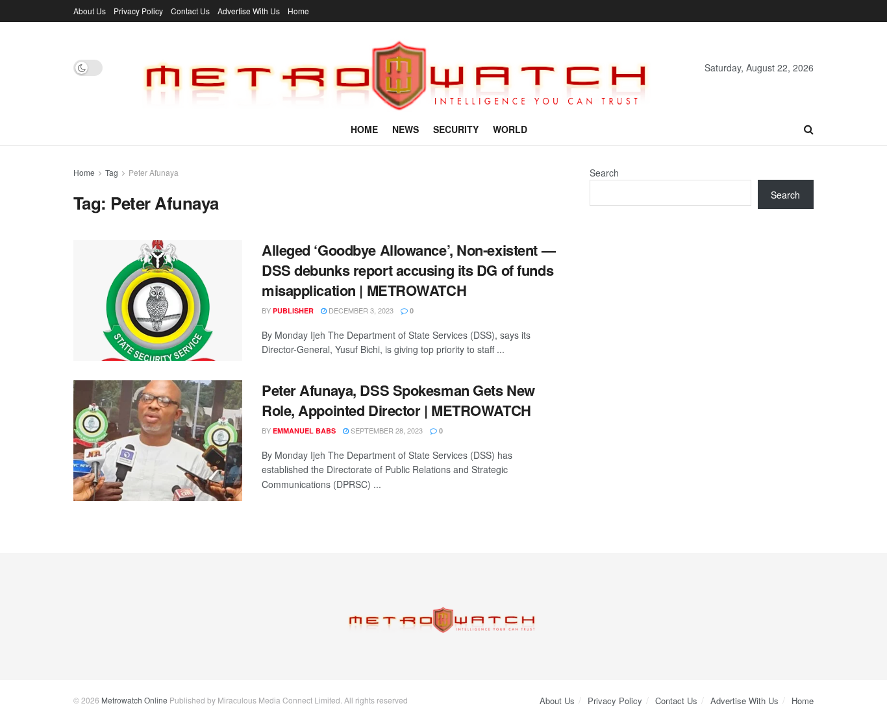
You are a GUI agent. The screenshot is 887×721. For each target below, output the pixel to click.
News (405, 129)
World (510, 129)
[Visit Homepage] (403, 67)
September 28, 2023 (386, 430)
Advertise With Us (249, 10)
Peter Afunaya (154, 172)
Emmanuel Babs (304, 430)
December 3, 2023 (360, 310)
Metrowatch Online (134, 699)
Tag (111, 172)
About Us (89, 10)
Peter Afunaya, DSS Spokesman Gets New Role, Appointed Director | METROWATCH (398, 400)
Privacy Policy (138, 10)
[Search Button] (809, 129)
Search (604, 172)
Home (298, 10)
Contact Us (190, 10)
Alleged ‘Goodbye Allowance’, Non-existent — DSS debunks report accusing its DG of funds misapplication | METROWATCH (408, 269)
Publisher (293, 310)
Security (456, 129)
